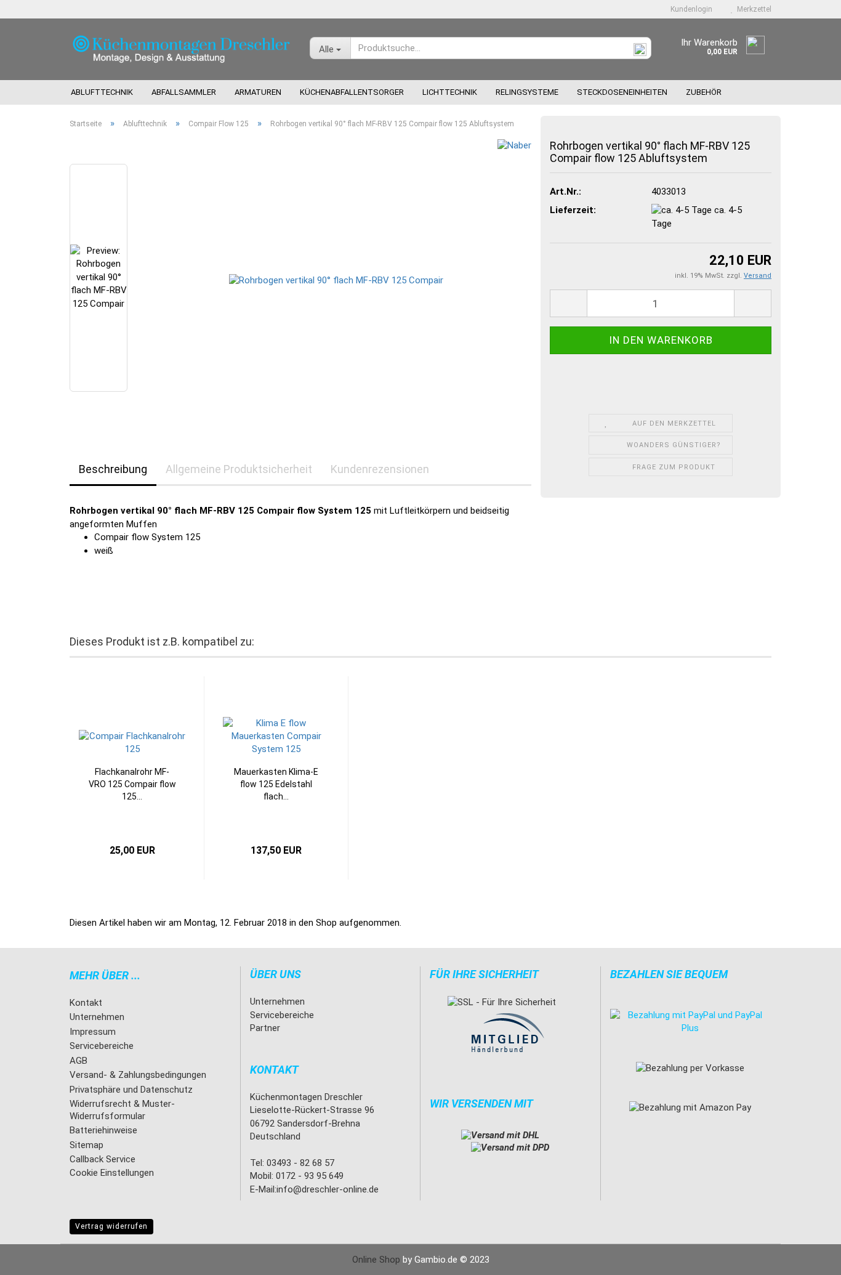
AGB (78, 1060)
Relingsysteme (527, 92)
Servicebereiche (102, 1045)
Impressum (93, 1031)
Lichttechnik (449, 92)
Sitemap (86, 1145)
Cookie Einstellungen (112, 1172)
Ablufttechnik (102, 92)
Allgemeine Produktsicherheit (239, 469)
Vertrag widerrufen (111, 1226)
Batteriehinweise (103, 1130)
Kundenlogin (689, 9)
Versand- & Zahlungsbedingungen (138, 1074)
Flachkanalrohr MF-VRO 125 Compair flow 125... (132, 784)
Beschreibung (113, 469)
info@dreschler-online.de (327, 1189)
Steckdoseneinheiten (622, 92)
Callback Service (102, 1159)
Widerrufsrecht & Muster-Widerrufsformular (122, 1110)
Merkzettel (752, 9)
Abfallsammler (183, 92)
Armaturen (258, 92)
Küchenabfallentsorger (352, 92)
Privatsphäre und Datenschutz (131, 1089)
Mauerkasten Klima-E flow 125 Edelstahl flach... (276, 784)
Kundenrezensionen (380, 469)
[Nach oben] (807, 1256)
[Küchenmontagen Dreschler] (180, 49)
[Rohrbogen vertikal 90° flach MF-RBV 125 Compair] (336, 277)
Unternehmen (97, 1016)
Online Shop (376, 1259)
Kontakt (86, 1002)
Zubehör (704, 92)
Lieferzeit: (573, 210)
